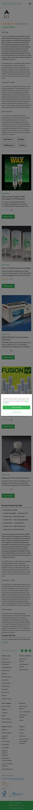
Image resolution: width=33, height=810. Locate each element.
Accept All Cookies (16, 407)
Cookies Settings (16, 412)
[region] (16, 405)
